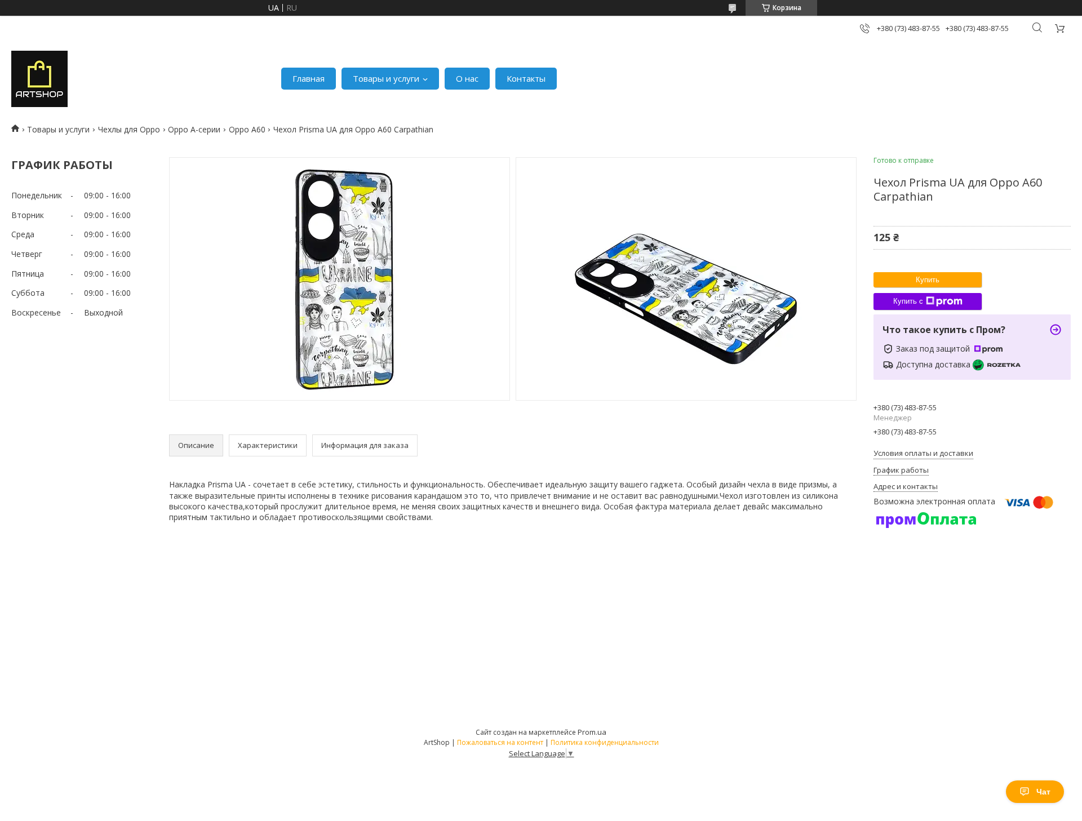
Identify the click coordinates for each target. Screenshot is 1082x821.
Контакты (526, 78)
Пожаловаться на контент (500, 742)
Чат (1043, 791)
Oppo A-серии (194, 129)
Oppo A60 (247, 129)
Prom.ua (592, 732)
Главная (308, 78)
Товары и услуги (386, 78)
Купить (927, 280)
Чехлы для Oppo (129, 129)
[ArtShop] (39, 79)
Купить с (908, 301)
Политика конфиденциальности (605, 742)
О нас (467, 78)
